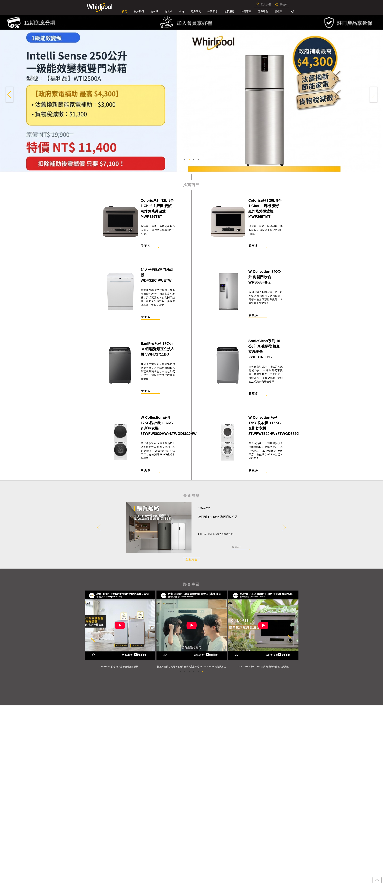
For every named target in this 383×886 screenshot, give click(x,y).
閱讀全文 (236, 547)
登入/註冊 (266, 4)
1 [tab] (184, 159)
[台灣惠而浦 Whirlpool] (98, 7)
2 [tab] (189, 159)
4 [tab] (198, 159)
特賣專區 (246, 11)
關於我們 (139, 11)
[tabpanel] (191, 102)
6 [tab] (202, 671)
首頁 (124, 11)
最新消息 (229, 11)
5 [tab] (198, 671)
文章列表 (191, 559)
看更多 (146, 245)
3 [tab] (193, 159)
